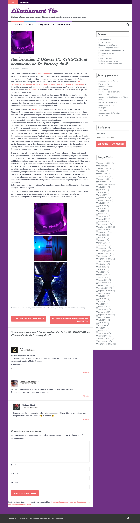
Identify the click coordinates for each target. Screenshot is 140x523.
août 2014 (102, 317)
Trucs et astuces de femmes (110, 64)
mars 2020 (102, 174)
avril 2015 (102, 304)
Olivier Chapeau (43, 74)
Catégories (43, 24)
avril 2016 (102, 272)
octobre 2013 (104, 341)
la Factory (36, 109)
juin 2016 (102, 267)
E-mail (14, 474)
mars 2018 (102, 214)
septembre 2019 (105, 184)
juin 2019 (102, 190)
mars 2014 (102, 331)
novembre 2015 (104, 285)
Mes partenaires (61, 24)
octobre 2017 (104, 224)
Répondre (86, 372)
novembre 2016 (104, 253)
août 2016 (102, 261)
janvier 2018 (103, 219)
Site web (14, 483)
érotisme (52, 308)
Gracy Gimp (103, 116)
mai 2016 (102, 269)
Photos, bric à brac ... (19, 308)
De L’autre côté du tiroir (108, 102)
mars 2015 (102, 307)
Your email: (101, 133)
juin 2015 (102, 299)
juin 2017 (102, 235)
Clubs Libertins (104, 42)
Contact (30, 24)
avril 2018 (102, 211)
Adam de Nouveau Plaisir (74, 84)
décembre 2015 (104, 283)
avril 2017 (102, 240)
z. (20, 348)
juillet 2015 (103, 296)
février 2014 (103, 333)
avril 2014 (102, 328)
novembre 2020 (104, 168)
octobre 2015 (104, 288)
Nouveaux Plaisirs (105, 86)
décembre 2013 (104, 338)
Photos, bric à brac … (106, 53)
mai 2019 (102, 192)
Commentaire (17, 439)
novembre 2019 (104, 182)
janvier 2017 (103, 248)
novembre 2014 (104, 312)
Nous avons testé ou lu (107, 45)
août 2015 (102, 293)
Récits (28, 308)
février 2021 (103, 166)
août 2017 (102, 230)
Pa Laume (32, 90)
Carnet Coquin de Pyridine (109, 113)
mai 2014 (102, 325)
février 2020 (103, 176)
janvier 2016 (103, 280)
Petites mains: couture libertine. (111, 50)
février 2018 (103, 216)
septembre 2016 (105, 259)
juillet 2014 (103, 320)
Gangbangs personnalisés (64, 308)
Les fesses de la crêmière (109, 92)
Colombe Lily (44, 84)
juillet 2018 (103, 203)
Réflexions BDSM (105, 58)
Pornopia (102, 108)
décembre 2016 (104, 251)
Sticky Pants (103, 110)
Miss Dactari (103, 94)
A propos (17, 24)
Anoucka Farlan (57, 84)
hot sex (75, 308)
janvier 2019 (103, 198)
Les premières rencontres (32, 2)
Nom (13, 465)
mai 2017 (102, 237)
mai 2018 (102, 208)
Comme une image (28, 382)
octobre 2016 (104, 256)
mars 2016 (102, 275)
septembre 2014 (105, 315)
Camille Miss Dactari (30, 84)
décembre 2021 (104, 163)
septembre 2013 (105, 344)
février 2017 (103, 245)
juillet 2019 (103, 187)
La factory (82, 308)
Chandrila (26, 68)
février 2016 (103, 277)
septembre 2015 (105, 291)
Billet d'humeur (104, 40)
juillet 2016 (103, 264)
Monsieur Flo (103, 84)
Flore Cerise (103, 89)
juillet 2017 (103, 232)
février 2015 (103, 309)
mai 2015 (102, 301)
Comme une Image (106, 105)
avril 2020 (102, 171)
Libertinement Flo (34, 11)
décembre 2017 (104, 222)
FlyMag (48, 518)
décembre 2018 (104, 200)
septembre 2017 (105, 227)
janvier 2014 (103, 336)
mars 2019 (102, 195)
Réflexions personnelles (38, 308)
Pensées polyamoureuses (109, 48)
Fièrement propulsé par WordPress (23, 518)
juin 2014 (102, 323)
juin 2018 (102, 206)
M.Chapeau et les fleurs (108, 81)
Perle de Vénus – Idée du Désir (28, 318)
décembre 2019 (104, 179)
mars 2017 (102, 243)
